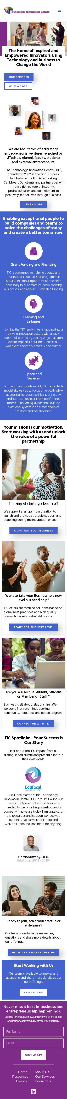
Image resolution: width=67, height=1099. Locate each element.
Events (21, 1081)
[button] (19, 77)
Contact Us (42, 1081)
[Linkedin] (33, 1092)
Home (23, 1072)
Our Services (45, 1076)
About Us (42, 1072)
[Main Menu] (60, 11)
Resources (20, 1076)
